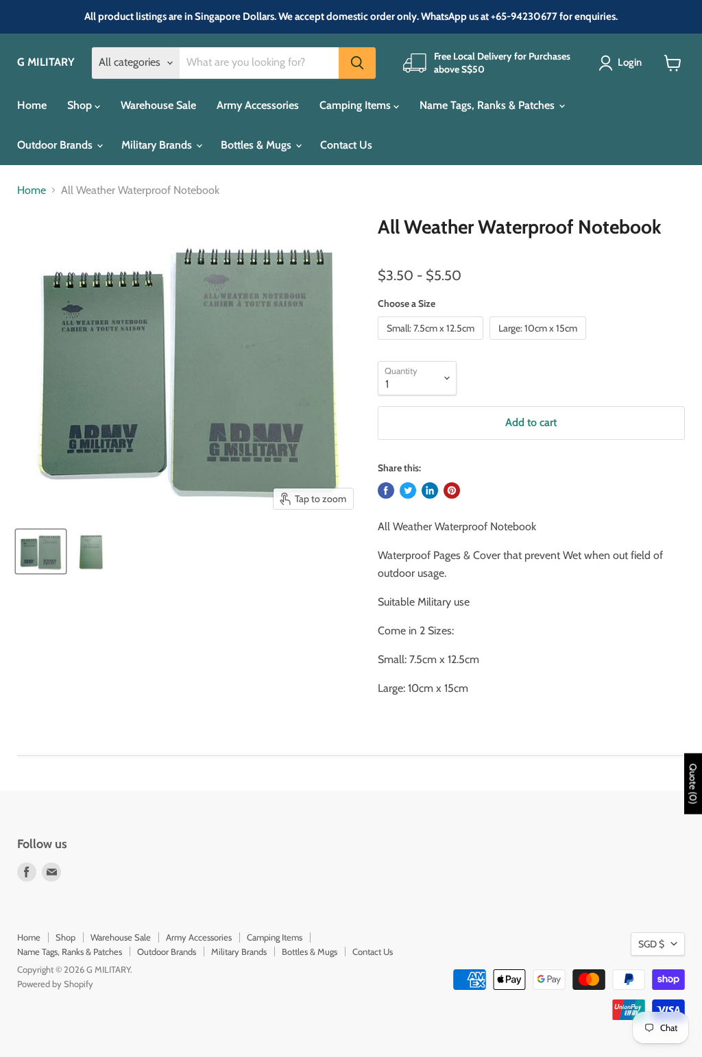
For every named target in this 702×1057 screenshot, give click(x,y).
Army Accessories (258, 105)
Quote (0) (693, 784)
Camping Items (356, 105)
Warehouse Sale (158, 105)
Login (630, 62)
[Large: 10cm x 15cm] (539, 342)
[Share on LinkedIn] (430, 490)
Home (32, 105)
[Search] (357, 63)
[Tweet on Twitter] (408, 490)
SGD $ (651, 944)
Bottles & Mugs (257, 144)
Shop (81, 105)
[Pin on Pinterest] (452, 490)
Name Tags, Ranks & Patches (488, 105)
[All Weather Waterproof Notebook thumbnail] (41, 551)
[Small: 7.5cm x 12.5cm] (432, 342)
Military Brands (158, 144)
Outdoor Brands (56, 144)
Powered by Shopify (55, 983)
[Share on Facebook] (386, 490)
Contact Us (346, 144)
